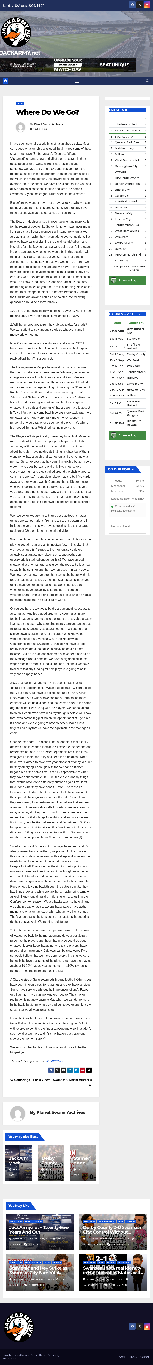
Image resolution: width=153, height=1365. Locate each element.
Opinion (38, 1222)
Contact (144, 1356)
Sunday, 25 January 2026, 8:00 (105, 1279)
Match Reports (107, 1222)
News (20, 103)
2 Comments (36, 1285)
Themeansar (9, 1358)
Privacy (133, 1356)
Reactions (123, 1262)
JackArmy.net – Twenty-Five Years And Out (39, 1230)
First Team (16, 1222)
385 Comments (38, 1244)
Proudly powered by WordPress (20, 1355)
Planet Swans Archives (48, 124)
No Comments (120, 1244)
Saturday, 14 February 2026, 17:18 (108, 1239)
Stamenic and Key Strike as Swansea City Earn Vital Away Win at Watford (38, 1272)
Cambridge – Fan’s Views (31, 1080)
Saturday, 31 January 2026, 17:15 (33, 1279)
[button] (147, 81)
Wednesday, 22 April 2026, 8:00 (32, 1239)
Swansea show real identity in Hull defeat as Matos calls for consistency (112, 1272)
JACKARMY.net (20, 52)
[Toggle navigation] (77, 81)
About (122, 1356)
